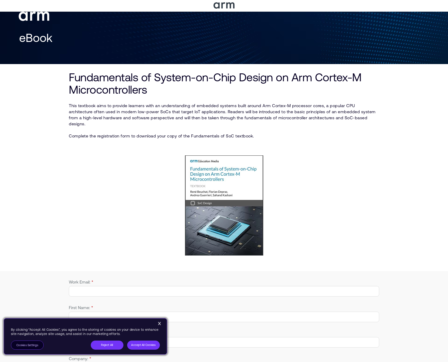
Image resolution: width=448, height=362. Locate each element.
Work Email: (81, 282)
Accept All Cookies (143, 345)
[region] (85, 336)
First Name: (81, 307)
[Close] (159, 323)
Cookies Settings (27, 345)
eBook (35, 38)
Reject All (107, 345)
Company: (80, 358)
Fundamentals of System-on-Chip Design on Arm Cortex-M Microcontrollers (215, 83)
